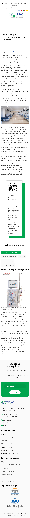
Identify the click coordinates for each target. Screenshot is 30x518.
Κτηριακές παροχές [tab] (8, 265)
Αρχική (3, 462)
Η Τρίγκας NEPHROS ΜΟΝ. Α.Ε (10, 465)
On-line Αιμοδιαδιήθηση (8, 471)
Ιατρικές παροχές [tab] (8, 261)
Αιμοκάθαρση (5, 468)
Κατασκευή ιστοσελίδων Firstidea (15, 516)
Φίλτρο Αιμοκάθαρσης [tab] (9, 257)
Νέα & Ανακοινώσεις (7, 475)
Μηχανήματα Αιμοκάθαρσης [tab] (11, 252)
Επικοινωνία (5, 478)
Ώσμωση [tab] (22, 257)
